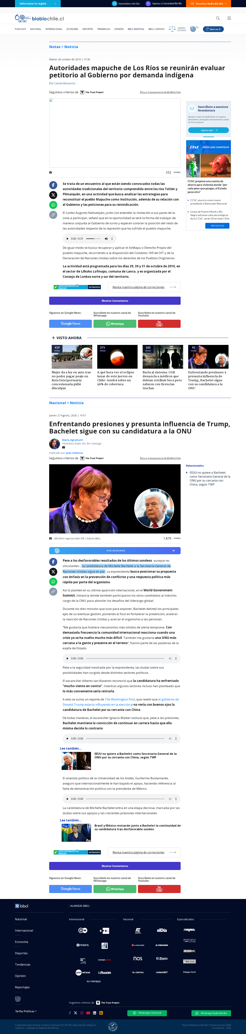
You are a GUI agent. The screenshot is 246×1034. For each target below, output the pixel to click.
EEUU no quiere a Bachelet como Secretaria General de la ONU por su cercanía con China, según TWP (136, 755)
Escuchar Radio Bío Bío (209, 3)
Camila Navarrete (64, 83)
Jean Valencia (74, 453)
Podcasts (20, 29)
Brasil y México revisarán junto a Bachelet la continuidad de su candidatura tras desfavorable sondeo (138, 827)
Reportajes (22, 987)
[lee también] (77, 761)
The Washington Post (120, 699)
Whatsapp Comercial (149, 1012)
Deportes (87, 29)
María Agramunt (72, 440)
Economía (72, 29)
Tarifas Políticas (24, 1011)
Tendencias (103, 29)
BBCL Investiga (136, 29)
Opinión (119, 29)
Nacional (35, 29)
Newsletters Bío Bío (129, 3)
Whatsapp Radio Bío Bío (213, 1013)
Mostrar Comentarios (115, 300)
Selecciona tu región (33, 3)
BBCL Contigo (157, 29)
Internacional (54, 29)
